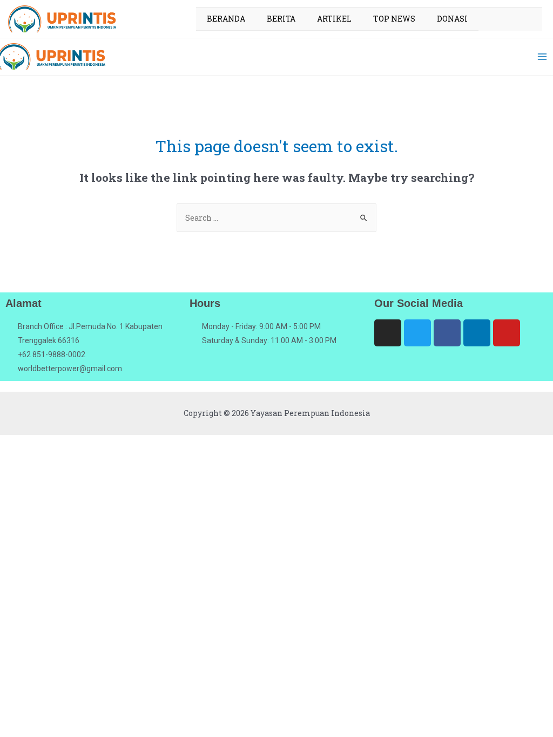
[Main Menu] (542, 56)
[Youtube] (506, 332)
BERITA (281, 18)
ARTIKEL (334, 18)
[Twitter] (417, 332)
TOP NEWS (394, 18)
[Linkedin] (476, 332)
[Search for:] (276, 218)
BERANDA (226, 18)
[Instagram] (387, 332)
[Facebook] (447, 332)
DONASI (452, 18)
